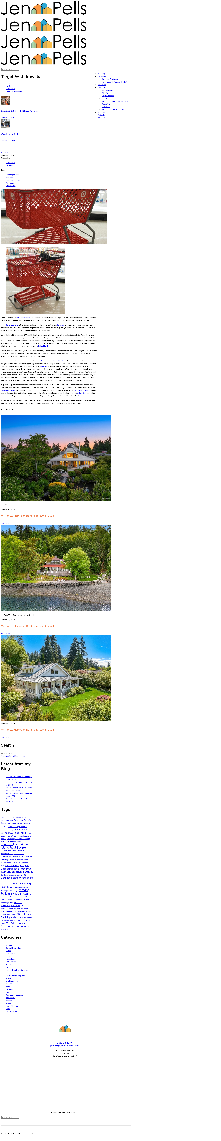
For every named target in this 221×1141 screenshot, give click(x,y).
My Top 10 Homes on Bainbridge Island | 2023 (27, 729)
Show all (4, 152)
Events (8, 956)
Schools (9, 1000)
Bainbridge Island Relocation (16, 856)
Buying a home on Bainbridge (10, 881)
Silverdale (10, 183)
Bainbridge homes (13, 823)
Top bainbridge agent (25, 918)
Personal (9, 165)
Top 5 (8, 1009)
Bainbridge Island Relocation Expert (14, 859)
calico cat (9, 177)
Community (10, 88)
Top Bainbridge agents (7, 920)
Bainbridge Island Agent (8, 830)
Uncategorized (11, 1011)
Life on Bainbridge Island (16, 885)
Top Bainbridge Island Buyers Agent (14, 925)
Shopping (9, 1003)
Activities (9, 945)
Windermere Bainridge (22, 926)
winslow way (11, 185)
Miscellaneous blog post (16, 975)
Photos (9, 992)
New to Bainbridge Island (11, 904)
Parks (8, 986)
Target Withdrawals (14, 91)
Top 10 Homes (12, 1006)
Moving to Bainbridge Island (16, 892)
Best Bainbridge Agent (17, 865)
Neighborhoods (12, 981)
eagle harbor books (13, 180)
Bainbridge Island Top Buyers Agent (11, 862)
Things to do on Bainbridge (8, 914)
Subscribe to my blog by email (13, 756)
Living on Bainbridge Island (18, 887)
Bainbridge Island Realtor (16, 854)
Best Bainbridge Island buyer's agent (17, 876)
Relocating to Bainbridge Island (18, 911)
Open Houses (11, 984)
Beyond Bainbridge (13, 948)
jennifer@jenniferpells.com (64, 1045)
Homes (8, 964)
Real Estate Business (14, 995)
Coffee (8, 951)
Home (8, 83)
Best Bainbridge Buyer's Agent (17, 870)
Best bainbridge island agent (10, 875)
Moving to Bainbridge (9, 890)
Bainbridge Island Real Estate (14, 846)
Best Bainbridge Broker (13, 868)
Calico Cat (40, 361)
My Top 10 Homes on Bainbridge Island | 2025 (27, 516)
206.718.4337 (64, 1042)
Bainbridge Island (23, 317)
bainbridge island (12, 174)
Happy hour (10, 959)
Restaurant (10, 997)
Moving (8, 978)
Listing (8, 967)
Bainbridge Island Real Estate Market (15, 852)
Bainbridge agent (7, 820)
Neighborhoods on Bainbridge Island (13, 897)
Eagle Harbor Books (56, 361)
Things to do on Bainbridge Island (17, 916)
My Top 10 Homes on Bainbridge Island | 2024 (27, 626)
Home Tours (11, 962)
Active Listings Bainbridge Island (14, 817)
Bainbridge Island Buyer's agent (14, 831)
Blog (9, 86)
